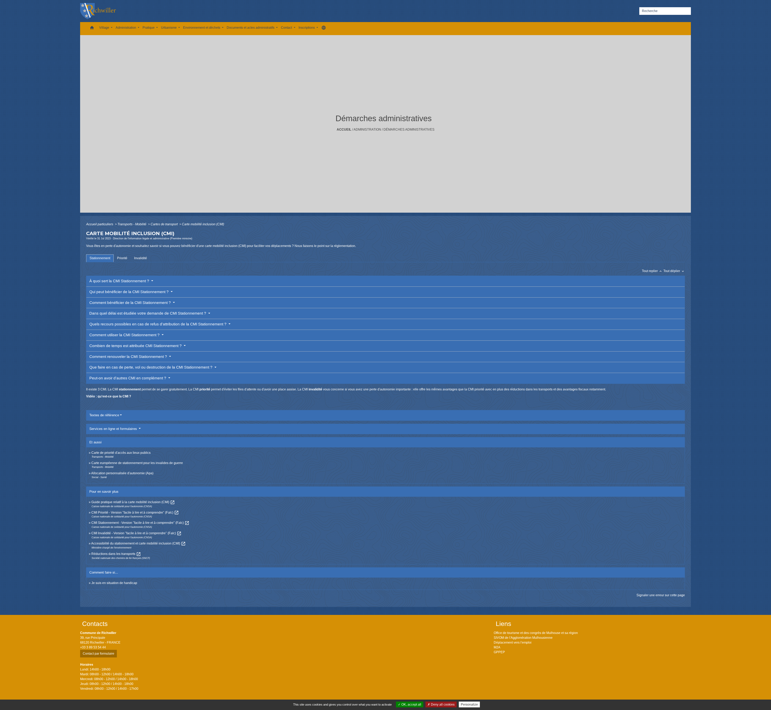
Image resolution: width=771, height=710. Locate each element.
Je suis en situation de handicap (114, 583)
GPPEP (499, 652)
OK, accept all (411, 704)
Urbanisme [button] (169, 27)
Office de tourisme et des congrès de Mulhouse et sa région (536, 633)
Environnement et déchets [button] (202, 27)
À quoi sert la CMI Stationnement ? (119, 281)
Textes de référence (104, 415)
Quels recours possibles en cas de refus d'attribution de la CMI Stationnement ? (158, 324)
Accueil (344, 129)
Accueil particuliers (100, 224)
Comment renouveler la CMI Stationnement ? (128, 356)
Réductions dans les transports (116, 554)
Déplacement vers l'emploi (512, 642)
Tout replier (652, 271)
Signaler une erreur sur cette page (660, 595)
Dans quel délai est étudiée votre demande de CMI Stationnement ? (148, 313)
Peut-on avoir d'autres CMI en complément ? (128, 378)
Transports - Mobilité (132, 224)
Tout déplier (674, 271)
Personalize (469, 704)
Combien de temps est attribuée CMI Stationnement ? (136, 346)
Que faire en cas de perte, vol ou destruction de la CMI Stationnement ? (151, 367)
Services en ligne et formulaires (113, 429)
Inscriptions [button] (307, 27)
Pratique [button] (149, 27)
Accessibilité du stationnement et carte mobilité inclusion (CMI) (138, 543)
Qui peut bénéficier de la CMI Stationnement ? (129, 292)
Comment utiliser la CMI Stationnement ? (125, 335)
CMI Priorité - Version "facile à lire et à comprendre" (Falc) (135, 512)
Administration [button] (126, 27)
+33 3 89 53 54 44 (93, 647)
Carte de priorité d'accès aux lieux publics (121, 452)
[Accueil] (98, 11)
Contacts (95, 623)
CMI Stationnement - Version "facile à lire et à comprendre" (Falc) (140, 522)
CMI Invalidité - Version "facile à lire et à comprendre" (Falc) (136, 533)
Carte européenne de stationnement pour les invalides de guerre (137, 463)
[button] (92, 29)
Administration (367, 129)
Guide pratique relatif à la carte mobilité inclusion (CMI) (133, 502)
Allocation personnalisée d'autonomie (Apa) (122, 473)
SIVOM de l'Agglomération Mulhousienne (523, 637)
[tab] (100, 258)
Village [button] (104, 27)
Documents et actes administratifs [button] (251, 27)
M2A (497, 647)
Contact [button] (287, 27)
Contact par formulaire (98, 653)
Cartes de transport (164, 224)
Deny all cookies (442, 704)
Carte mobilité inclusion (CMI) (203, 224)
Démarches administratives (408, 129)
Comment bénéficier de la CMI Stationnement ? (130, 303)
